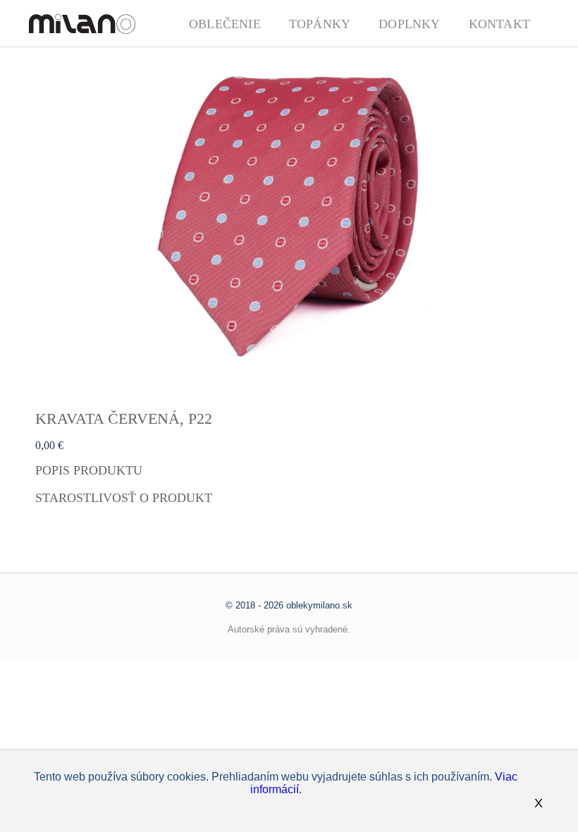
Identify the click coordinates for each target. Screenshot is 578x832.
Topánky (319, 24)
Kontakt (499, 24)
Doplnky (409, 24)
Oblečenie (225, 24)
